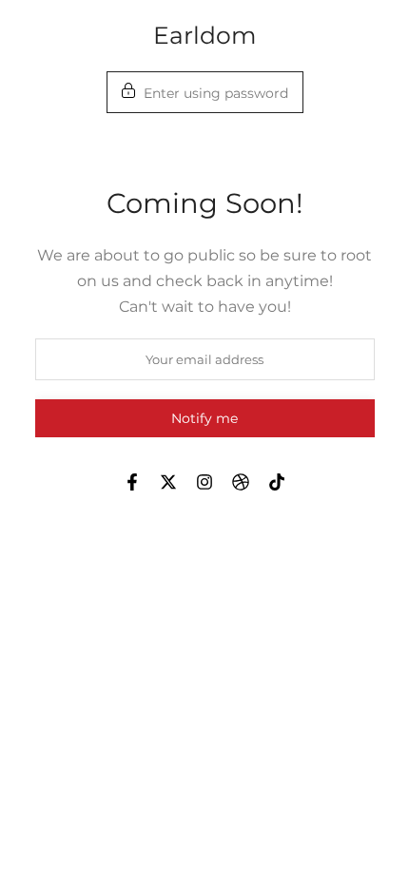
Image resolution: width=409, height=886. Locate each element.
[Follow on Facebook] (132, 482)
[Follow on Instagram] (204, 482)
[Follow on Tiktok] (276, 482)
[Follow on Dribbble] (240, 482)
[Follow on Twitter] (168, 482)
